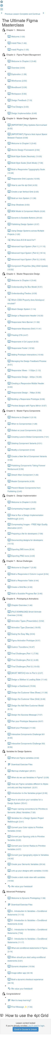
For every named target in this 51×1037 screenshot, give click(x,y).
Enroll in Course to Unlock (25, 1029)
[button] (1, 2)
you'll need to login (36, 1025)
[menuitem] (1, 6)
